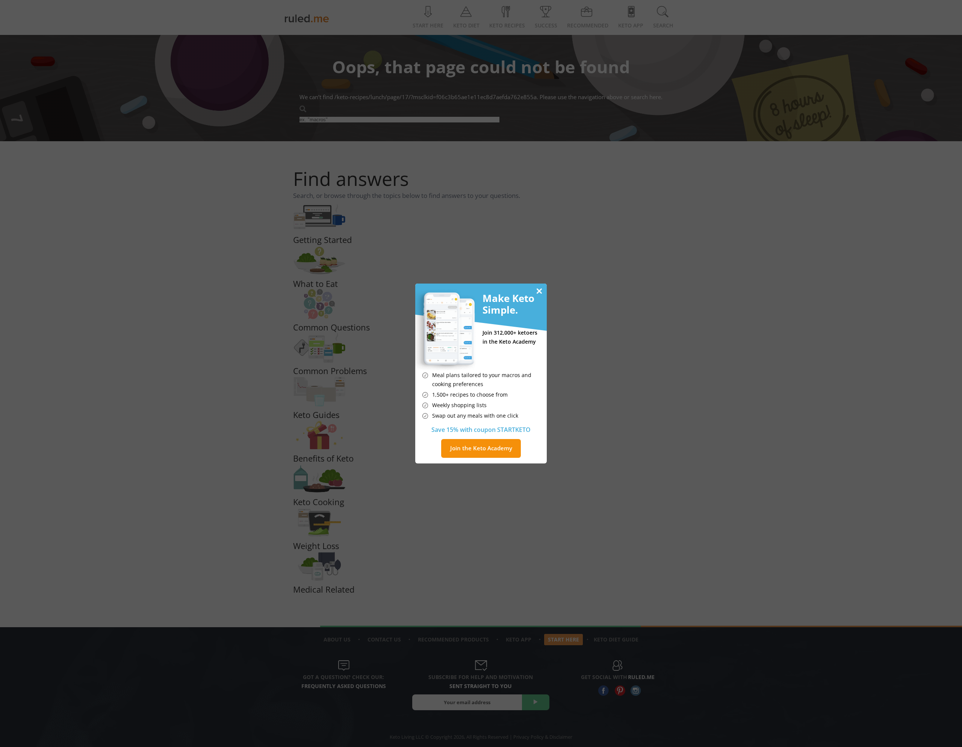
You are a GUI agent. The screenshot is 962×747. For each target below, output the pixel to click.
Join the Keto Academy (481, 448)
